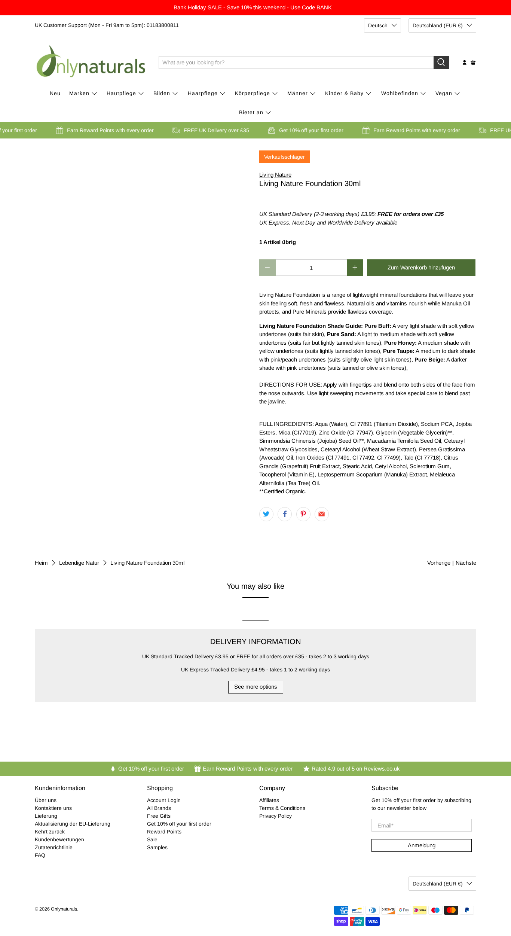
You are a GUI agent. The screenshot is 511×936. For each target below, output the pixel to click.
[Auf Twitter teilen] (266, 514)
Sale (152, 839)
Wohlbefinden (399, 93)
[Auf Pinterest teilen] (303, 514)
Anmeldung (421, 845)
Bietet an (251, 112)
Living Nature (275, 174)
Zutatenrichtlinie (54, 847)
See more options (255, 686)
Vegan (443, 93)
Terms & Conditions (282, 808)
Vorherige (438, 563)
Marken (79, 93)
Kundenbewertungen (59, 839)
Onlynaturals (64, 909)
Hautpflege (121, 93)
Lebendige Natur (79, 562)
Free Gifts (159, 816)
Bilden (161, 93)
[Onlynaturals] (91, 62)
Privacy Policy (275, 816)
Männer (297, 93)
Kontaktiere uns (53, 808)
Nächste (466, 563)
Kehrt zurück (50, 832)
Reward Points (164, 832)
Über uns (45, 800)
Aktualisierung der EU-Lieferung (72, 824)
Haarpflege (203, 93)
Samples (157, 847)
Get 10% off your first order (179, 824)
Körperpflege (252, 93)
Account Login (164, 800)
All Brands (159, 808)
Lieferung (46, 816)
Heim (41, 562)
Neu (55, 93)
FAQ (40, 855)
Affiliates (269, 800)
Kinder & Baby (344, 93)
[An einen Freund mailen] (322, 514)
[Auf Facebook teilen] (285, 514)
